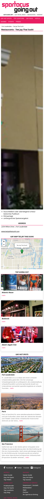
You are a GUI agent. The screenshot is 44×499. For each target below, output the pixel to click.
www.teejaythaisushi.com (10, 231)
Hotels (37, 18)
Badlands (5, 319)
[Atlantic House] (22, 282)
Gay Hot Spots (6, 18)
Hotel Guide (8, 475)
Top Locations (19, 18)
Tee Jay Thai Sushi (24, 29)
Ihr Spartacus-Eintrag (30, 494)
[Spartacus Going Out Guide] (22, 12)
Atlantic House (7, 292)
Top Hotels (7, 480)
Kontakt (39, 15)
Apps (24, 490)
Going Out (8, 483)
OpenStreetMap (32, 268)
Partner (25, 492)
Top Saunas (27, 480)
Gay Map (7, 492)
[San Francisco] (22, 434)
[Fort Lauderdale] (22, 365)
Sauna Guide (27, 475)
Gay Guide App (8, 15)
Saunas (3, 22)
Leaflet (24, 268)
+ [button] (4, 241)
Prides (18, 22)
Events (11, 22)
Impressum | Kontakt (30, 485)
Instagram (37, 468)
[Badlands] (22, 308)
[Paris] (22, 401)
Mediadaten (31, 15)
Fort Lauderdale (6, 26)
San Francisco (7, 444)
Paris (4, 411)
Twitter (19, 468)
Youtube (26, 468)
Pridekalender (9, 486)
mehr (4, 295)
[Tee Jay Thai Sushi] (22, 251)
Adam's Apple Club (9, 345)
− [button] (4, 244)
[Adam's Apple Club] (22, 335)
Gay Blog (29, 18)
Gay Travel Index (20, 15)
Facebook (9, 468)
